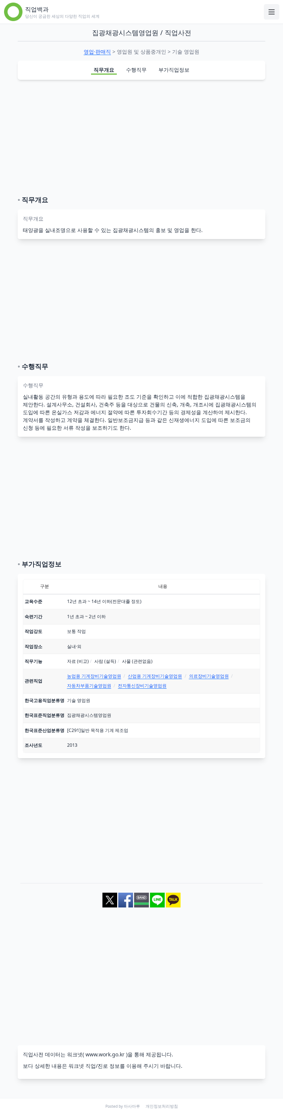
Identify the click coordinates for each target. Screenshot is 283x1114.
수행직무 (136, 69)
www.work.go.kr (105, 1054)
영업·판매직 (97, 51)
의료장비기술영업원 (209, 676)
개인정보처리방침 (162, 1106)
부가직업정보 (173, 69)
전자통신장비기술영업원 (142, 685)
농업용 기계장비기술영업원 (94, 676)
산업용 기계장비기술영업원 (155, 676)
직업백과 (37, 9)
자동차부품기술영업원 (89, 685)
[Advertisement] (141, 137)
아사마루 (132, 1106)
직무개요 (104, 69)
